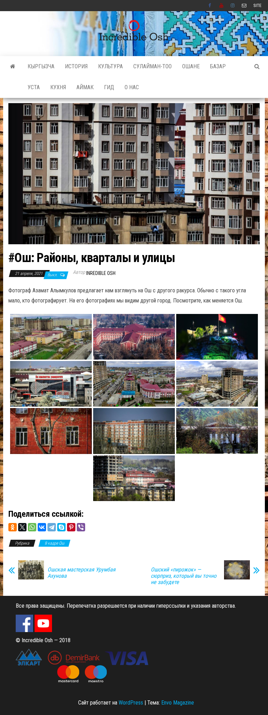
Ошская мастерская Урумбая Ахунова (81, 573)
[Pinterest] (71, 527)
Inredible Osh (101, 273)
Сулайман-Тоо (152, 66)
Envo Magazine (177, 702)
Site (257, 5)
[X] (22, 527)
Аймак (85, 87)
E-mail (244, 5)
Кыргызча (41, 66)
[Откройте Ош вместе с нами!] (12, 66)
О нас (132, 87)
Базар (218, 66)
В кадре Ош (54, 543)
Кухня (58, 87)
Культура (110, 66)
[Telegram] (51, 527)
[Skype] (61, 527)
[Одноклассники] (12, 527)
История (76, 66)
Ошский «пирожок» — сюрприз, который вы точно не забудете (183, 576)
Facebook (210, 5)
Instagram (232, 5)
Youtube (221, 5)
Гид (109, 87)
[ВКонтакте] (42, 527)
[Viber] (81, 527)
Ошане (191, 66)
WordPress (131, 702)
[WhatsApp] (32, 527)
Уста (34, 87)
